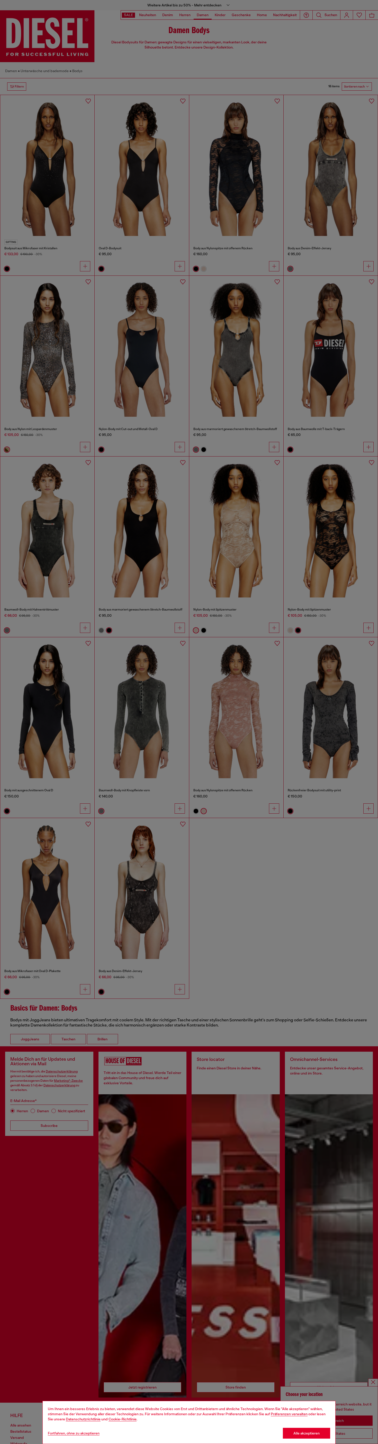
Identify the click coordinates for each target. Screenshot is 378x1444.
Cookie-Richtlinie (123, 1419)
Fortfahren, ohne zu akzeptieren (74, 1433)
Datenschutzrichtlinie (83, 1419)
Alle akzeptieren (306, 1433)
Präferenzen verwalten (289, 1414)
